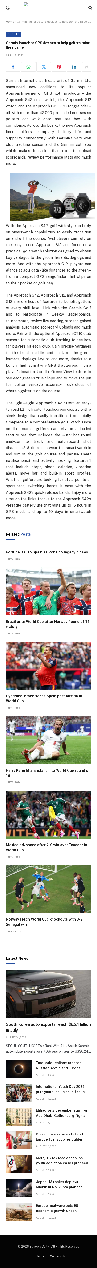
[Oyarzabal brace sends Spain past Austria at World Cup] (48, 666)
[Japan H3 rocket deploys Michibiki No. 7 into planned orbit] (19, 1188)
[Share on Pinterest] (59, 67)
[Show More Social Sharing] (86, 67)
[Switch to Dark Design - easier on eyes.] (7, 8)
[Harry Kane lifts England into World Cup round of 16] (48, 740)
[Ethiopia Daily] (48, 7)
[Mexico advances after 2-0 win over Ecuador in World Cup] (48, 815)
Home (10, 21)
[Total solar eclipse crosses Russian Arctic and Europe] (19, 1069)
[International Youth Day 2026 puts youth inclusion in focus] (19, 1093)
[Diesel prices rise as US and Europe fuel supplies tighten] (19, 1140)
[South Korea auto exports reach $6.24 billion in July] (48, 994)
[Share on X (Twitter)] (43, 67)
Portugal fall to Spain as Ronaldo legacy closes (47, 552)
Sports (14, 34)
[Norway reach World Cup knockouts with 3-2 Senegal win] (48, 889)
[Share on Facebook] (13, 67)
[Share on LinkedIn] (74, 67)
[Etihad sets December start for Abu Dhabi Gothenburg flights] (19, 1117)
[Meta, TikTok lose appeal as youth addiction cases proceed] (19, 1164)
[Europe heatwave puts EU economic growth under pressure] (19, 1212)
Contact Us (58, 1256)
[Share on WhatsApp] (28, 67)
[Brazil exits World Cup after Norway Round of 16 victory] (48, 591)
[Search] (89, 7)
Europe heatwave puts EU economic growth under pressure (57, 1210)
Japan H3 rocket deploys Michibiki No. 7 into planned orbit (59, 1187)
